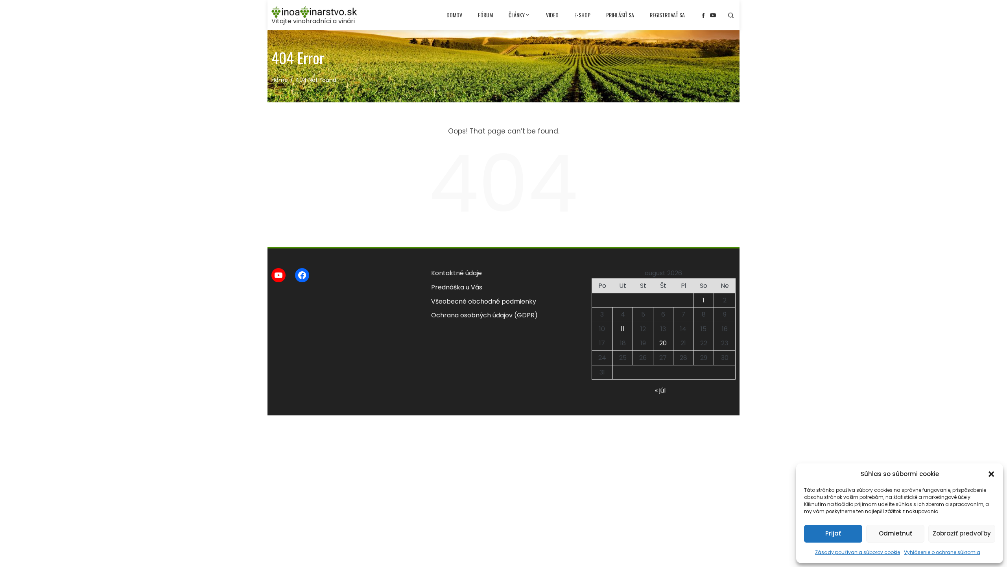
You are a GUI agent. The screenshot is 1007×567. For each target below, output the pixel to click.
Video (552, 15)
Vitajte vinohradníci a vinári (313, 21)
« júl (660, 390)
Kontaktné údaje (456, 273)
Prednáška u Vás (456, 287)
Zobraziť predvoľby (962, 533)
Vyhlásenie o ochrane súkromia (942, 552)
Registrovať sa (667, 15)
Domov (454, 15)
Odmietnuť (895, 533)
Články (517, 15)
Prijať (833, 533)
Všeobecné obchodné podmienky (483, 301)
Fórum (485, 15)
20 (663, 343)
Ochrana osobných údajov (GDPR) (484, 315)
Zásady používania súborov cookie (857, 552)
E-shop (582, 15)
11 (623, 329)
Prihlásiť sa (620, 15)
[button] (991, 474)
